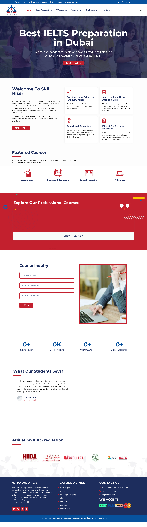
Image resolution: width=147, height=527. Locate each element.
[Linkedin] (130, 2)
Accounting (76, 10)
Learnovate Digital (100, 518)
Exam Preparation (44, 10)
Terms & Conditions (74, 519)
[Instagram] (126, 2)
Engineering (91, 10)
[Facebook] (122, 2)
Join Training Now (73, 63)
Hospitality (106, 10)
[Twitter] (118, 2)
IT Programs (61, 10)
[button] (141, 10)
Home (28, 10)
